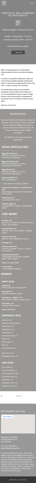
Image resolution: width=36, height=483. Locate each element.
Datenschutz (13, 479)
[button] (3, 396)
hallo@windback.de (12, 448)
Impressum (23, 479)
